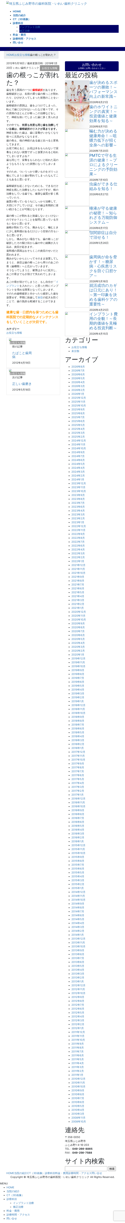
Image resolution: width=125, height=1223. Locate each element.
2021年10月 (78, 572)
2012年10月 (78, 993)
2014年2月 (77, 930)
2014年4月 (77, 923)
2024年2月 (78, 475)
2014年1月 (77, 934)
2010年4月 (77, 1109)
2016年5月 (77, 825)
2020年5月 (78, 639)
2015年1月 (77, 888)
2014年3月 (77, 927)
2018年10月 (78, 713)
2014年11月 (78, 895)
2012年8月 (77, 1000)
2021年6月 (77, 588)
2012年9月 (77, 997)
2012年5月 (77, 1012)
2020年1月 (77, 654)
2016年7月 (77, 818)
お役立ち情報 (49, 68)
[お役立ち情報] (10, 339)
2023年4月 (78, 510)
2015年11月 (78, 849)
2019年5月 (77, 685)
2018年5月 (77, 732)
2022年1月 (77, 561)
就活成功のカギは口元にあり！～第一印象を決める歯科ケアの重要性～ (103, 294)
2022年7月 (78, 541)
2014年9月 (77, 903)
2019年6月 (77, 681)
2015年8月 (77, 860)
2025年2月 (78, 436)
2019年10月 (78, 666)
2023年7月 (78, 502)
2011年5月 (77, 1059)
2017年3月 (77, 786)
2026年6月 (78, 374)
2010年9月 (77, 1090)
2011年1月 (77, 1074)
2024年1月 (77, 479)
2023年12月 (78, 483)
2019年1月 (77, 701)
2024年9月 (78, 452)
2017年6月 (77, 775)
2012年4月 (77, 1016)
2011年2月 (77, 1071)
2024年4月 (78, 467)
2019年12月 (78, 658)
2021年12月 (78, 565)
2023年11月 (78, 487)
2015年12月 (78, 845)
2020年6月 (78, 635)
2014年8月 (77, 907)
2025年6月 (78, 421)
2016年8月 (77, 814)
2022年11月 (78, 530)
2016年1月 (77, 841)
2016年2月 (77, 837)
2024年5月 (78, 463)
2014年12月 (78, 892)
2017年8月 (77, 767)
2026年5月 (78, 378)
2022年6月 (78, 545)
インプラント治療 (29, 27)
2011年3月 (77, 1067)
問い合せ (97, 1173)
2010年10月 (78, 1086)
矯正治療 (24, 30)
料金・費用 (61, 1173)
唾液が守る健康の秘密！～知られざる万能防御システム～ (103, 215)
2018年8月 (77, 720)
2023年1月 (77, 522)
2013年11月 (78, 942)
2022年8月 (78, 537)
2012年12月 (78, 985)
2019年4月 (77, 689)
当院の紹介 (20, 1173)
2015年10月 (78, 853)
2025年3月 (78, 432)
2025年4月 (78, 428)
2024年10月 (78, 448)
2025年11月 (78, 401)
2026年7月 (78, 370)
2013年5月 (77, 965)
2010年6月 (77, 1102)
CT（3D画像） (36, 1173)
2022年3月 (78, 553)
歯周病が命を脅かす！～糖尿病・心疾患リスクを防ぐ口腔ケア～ (103, 266)
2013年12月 (78, 938)
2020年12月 (78, 611)
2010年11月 (78, 1082)
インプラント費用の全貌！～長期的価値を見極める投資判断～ (103, 321)
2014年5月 (77, 919)
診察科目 (50, 1173)
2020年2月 (78, 650)
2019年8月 (77, 674)
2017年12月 (78, 751)
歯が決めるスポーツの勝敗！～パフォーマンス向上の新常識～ (103, 89)
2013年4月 (77, 969)
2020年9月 (78, 623)
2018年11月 (78, 709)
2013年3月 (77, 973)
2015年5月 (77, 872)
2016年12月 (78, 798)
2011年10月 (78, 1039)
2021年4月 (77, 596)
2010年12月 (78, 1078)
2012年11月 (78, 989)
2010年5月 (77, 1106)
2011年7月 (77, 1051)
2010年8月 (77, 1094)
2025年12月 (78, 397)
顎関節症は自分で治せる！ (103, 235)
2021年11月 (78, 569)
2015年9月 (77, 857)
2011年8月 (77, 1047)
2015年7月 (77, 864)
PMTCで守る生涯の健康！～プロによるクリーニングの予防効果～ (103, 164)
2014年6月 (77, 915)
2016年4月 (77, 829)
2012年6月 (77, 1008)
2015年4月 (77, 876)
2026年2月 (78, 390)
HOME (10, 1173)
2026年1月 (77, 393)
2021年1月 (77, 607)
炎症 (40, 297)
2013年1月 (77, 981)
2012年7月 (77, 1004)
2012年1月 (77, 1028)
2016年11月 (78, 802)
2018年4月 (77, 736)
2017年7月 (77, 771)
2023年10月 (78, 491)
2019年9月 (77, 670)
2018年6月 (77, 728)
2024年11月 (78, 444)
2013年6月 (77, 962)
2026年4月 (78, 382)
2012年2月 (77, 1024)
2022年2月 (78, 557)
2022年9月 (78, 534)
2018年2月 (77, 744)
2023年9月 (78, 495)
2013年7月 (77, 958)
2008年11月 (78, 1117)
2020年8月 (78, 627)
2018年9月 (77, 716)
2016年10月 (78, 806)
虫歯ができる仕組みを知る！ (103, 186)
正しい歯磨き (22, 384)
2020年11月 (78, 615)
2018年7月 (77, 724)
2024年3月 (78, 471)
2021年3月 (77, 600)
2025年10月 (78, 405)
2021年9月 (77, 576)
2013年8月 (77, 954)
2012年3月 (77, 1020)
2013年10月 (78, 946)
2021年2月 (77, 604)
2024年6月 (78, 460)
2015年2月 (77, 884)
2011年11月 (77, 1036)
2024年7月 (78, 456)
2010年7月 (77, 1098)
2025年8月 (78, 413)
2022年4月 (78, 549)
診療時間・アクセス (80, 1173)
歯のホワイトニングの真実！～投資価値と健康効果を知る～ (103, 113)
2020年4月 (78, 642)
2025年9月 (78, 409)
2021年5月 (77, 592)
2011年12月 (78, 1032)
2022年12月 (78, 526)
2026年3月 (78, 386)
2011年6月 (77, 1055)
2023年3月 (78, 514)
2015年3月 (77, 880)
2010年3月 (77, 1113)
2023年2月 (78, 518)
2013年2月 (77, 977)
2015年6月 (77, 868)
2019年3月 (77, 693)
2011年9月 (77, 1043)
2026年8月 (78, 366)
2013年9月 (77, 950)
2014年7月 (77, 911)
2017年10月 (78, 759)
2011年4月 (77, 1063)
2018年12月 (78, 705)
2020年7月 (78, 631)
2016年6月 (77, 821)
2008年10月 (78, 1121)
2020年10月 (78, 619)
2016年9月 (77, 810)
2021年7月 (77, 584)
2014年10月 (78, 899)
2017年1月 (77, 794)
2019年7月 (77, 678)
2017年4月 (77, 783)
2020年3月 (78, 646)
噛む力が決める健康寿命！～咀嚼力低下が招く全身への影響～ (103, 138)
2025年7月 (78, 417)
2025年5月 (78, 425)
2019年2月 (77, 697)
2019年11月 (78, 662)
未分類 (75, 351)
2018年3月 (77, 740)
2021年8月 (77, 580)
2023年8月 (78, 499)
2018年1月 (77, 748)
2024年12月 (78, 440)
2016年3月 (77, 833)
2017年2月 (77, 790)
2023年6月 (78, 506)
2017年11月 (78, 755)
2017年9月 (77, 763)
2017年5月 (77, 779)
